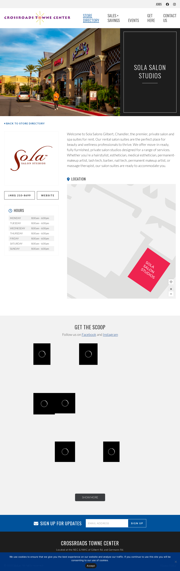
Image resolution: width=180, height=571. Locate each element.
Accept (91, 565)
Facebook (89, 334)
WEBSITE (47, 195)
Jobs (159, 4)
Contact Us (169, 18)
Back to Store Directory (25, 123)
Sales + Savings (114, 18)
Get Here (151, 18)
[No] (175, 561)
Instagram (110, 334)
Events (133, 20)
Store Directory (91, 18)
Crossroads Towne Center (43, 402)
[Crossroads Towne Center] (39, 18)
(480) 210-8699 (19, 195)
